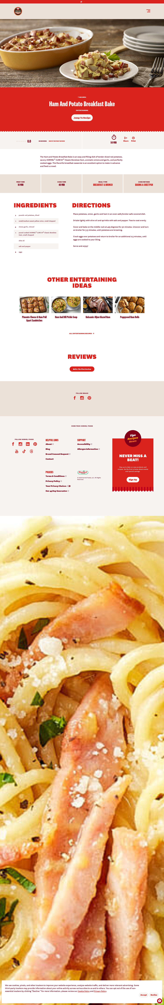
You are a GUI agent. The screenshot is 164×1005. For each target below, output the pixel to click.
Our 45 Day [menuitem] (56, 490)
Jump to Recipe (82, 117)
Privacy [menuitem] (53, 480)
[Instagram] (82, 398)
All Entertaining (80, 333)
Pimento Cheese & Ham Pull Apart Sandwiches (34, 318)
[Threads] (31, 451)
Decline (154, 994)
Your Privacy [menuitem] (56, 485)
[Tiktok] (24, 451)
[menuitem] (59, 444)
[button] (159, 1000)
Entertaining (82, 110)
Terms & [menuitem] (55, 475)
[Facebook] (75, 398)
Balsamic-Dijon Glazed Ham (98, 317)
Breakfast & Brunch (103, 185)
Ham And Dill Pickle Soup (66, 317)
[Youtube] (17, 451)
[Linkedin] (28, 444)
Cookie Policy (84, 991)
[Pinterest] (89, 398)
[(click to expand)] (82, 1)
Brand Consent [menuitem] (57, 453)
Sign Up (133, 479)
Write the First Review (57, 141)
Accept (143, 994)
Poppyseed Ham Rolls (129, 317)
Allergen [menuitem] (87, 448)
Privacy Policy (100, 991)
